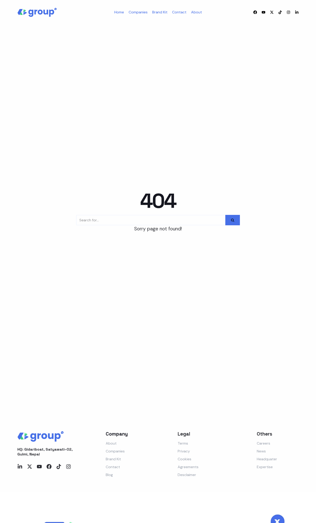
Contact (179, 12)
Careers (263, 443)
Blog (109, 474)
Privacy (184, 451)
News (261, 451)
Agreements (188, 466)
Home (119, 12)
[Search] (232, 220)
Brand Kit (159, 12)
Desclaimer (187, 474)
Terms (183, 443)
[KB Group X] (37, 12)
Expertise (265, 466)
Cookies (184, 459)
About (196, 12)
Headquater (267, 459)
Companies (138, 12)
